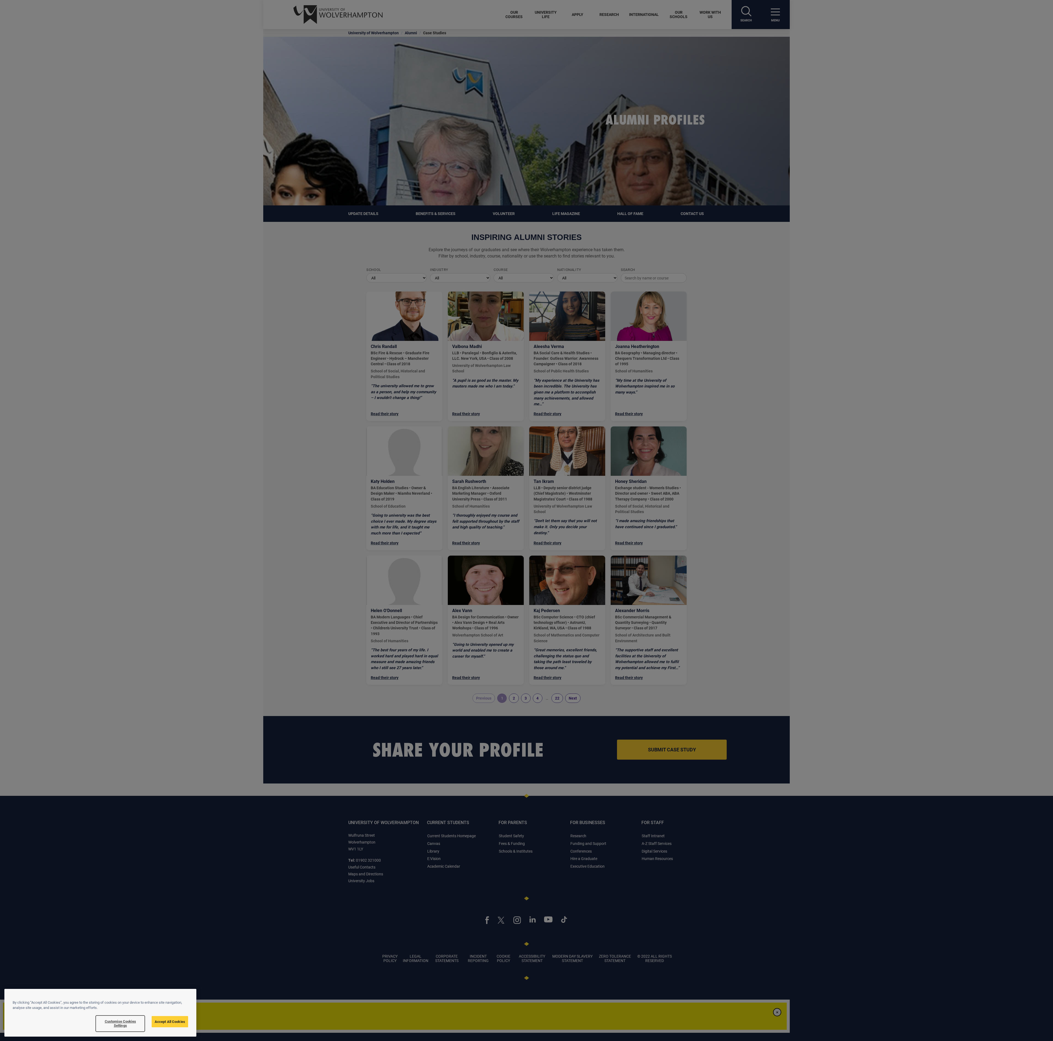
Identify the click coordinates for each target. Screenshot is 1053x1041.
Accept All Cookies (170, 1021)
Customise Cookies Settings (120, 1023)
